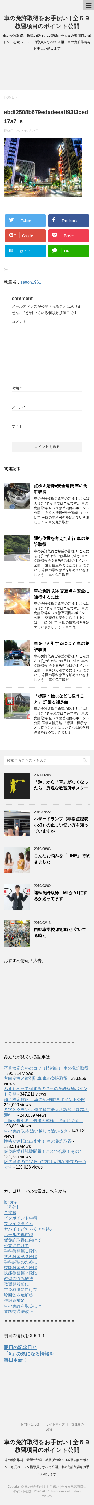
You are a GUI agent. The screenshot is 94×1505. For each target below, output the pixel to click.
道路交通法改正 (18, 1311)
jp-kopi (76, 1491)
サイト (17, 426)
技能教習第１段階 (20, 1267)
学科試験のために (20, 1262)
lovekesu (47, 1496)
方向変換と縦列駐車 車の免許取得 (36, 1078)
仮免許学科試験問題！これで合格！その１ (43, 1151)
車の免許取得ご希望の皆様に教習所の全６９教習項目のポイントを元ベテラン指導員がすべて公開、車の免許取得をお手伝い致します (47, 1467)
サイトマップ (55, 1424)
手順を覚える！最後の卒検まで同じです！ (43, 1121)
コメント (19, 321)
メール (18, 407)
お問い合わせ (30, 1424)
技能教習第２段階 (20, 1273)
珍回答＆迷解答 (18, 1295)
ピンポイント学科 (20, 1218)
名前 (16, 388)
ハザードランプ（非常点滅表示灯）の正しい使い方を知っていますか (61, 825)
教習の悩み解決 (18, 1278)
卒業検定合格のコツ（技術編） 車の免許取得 (46, 1068)
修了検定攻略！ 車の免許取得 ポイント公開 (44, 1099)
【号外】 (12, 1207)
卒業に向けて (16, 1245)
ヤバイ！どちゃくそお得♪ (28, 1229)
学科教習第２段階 (20, 1256)
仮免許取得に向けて (23, 1240)
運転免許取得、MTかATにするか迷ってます (60, 895)
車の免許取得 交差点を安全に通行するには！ (61, 594)
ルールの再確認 (18, 1234)
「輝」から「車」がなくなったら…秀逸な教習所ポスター (61, 785)
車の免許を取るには (23, 1306)
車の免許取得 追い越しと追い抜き (36, 1131)
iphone (10, 1202)
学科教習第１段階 (20, 1251)
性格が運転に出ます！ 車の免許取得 (38, 1141)
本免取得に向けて (20, 1289)
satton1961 (31, 282)
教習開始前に (16, 1284)
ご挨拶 (10, 1212)
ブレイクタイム (18, 1223)
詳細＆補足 (14, 1300)
